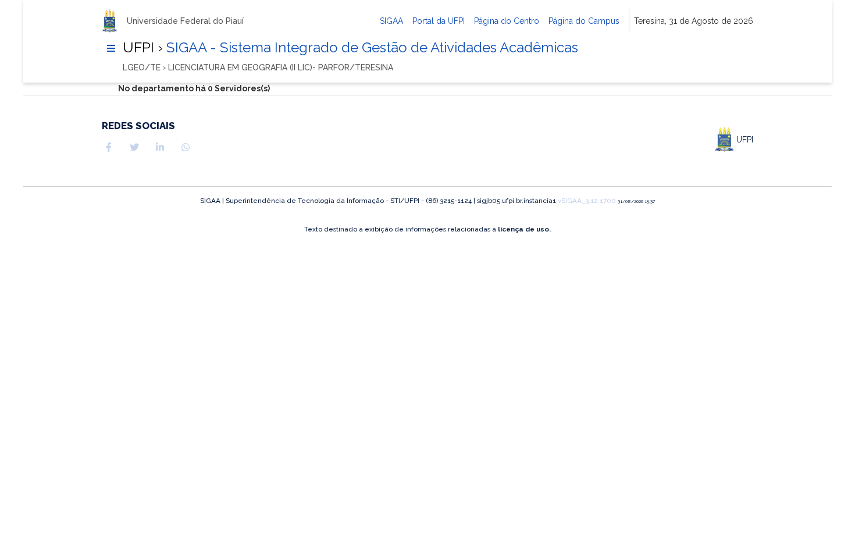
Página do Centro (506, 21)
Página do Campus (583, 21)
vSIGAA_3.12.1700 (587, 201)
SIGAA (391, 21)
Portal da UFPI (438, 21)
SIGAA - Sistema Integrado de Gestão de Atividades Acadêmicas (370, 47)
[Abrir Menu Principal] (111, 48)
